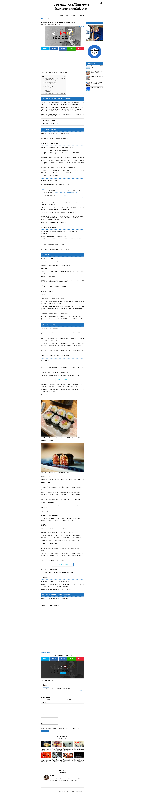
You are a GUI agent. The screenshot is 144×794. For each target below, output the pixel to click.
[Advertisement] (62, 61)
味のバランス (49, 89)
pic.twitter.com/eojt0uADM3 (71, 192)
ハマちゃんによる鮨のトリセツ (71, 791)
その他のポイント (48, 91)
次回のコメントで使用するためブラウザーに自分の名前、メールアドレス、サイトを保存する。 (60, 728)
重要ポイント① (48, 87)
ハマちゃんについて (81, 15)
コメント (43, 702)
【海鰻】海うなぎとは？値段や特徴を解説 (97, 66)
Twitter (63, 672)
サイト (42, 723)
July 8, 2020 (63, 195)
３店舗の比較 (45, 85)
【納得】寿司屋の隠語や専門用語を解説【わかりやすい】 (97, 72)
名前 (42, 714)
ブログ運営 (73, 15)
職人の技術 (61, 15)
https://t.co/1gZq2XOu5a (60, 192)
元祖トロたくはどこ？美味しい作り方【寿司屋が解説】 (54, 78)
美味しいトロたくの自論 (48, 86)
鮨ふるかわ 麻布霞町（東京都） (51, 82)
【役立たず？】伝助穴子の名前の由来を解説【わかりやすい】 (97, 88)
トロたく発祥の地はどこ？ (48, 79)
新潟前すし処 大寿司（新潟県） (51, 80)
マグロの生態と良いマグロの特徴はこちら (62, 564)
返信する (81, 690)
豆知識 (67, 15)
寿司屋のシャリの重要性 (63, 379)
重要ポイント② (48, 90)
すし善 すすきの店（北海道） (50, 83)
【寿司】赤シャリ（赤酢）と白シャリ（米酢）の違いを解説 (97, 83)
